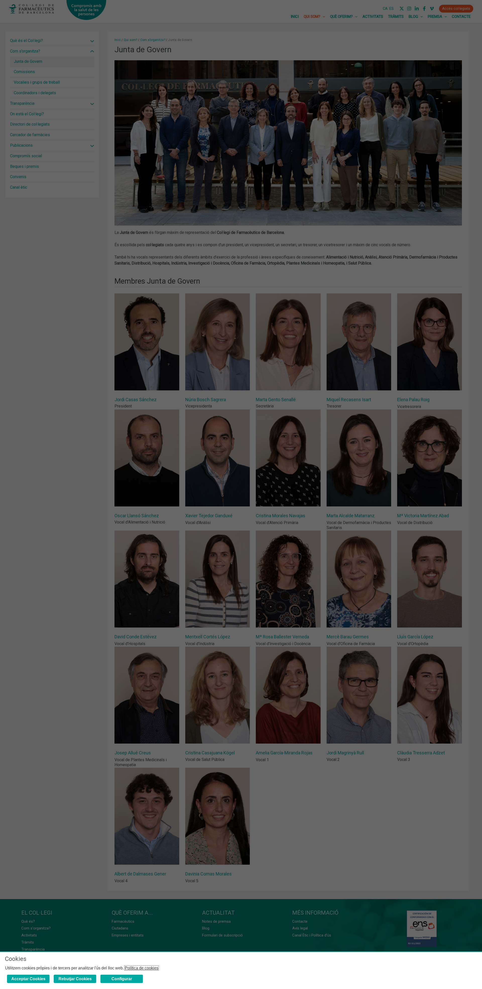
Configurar (121, 979)
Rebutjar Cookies (75, 979)
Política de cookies (141, 968)
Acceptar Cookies (28, 979)
